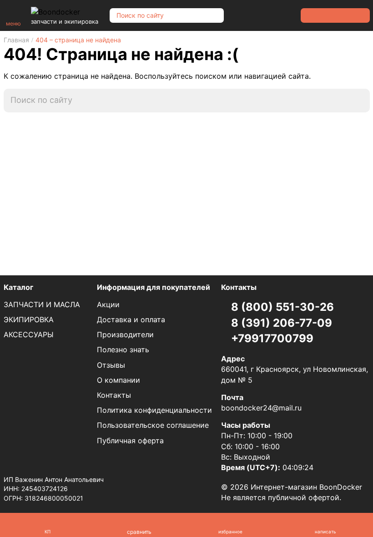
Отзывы (111, 365)
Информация (153, 287)
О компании (118, 380)
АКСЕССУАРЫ (29, 334)
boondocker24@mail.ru (261, 407)
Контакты (114, 395)
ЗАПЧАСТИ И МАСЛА (42, 304)
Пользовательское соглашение (153, 425)
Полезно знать (123, 349)
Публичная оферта (130, 440)
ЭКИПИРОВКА (29, 319)
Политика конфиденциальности (154, 410)
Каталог (18, 287)
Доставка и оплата (131, 319)
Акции (108, 304)
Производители (125, 334)
